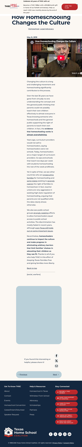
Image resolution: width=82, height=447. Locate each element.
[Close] (77, 4)
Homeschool (33, 29)
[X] (56, 360)
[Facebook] (56, 355)
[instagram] (65, 434)
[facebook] (51, 434)
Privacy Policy (57, 443)
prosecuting (48, 175)
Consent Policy (68, 443)
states (34, 181)
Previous (23, 375)
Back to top (32, 268)
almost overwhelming (37, 135)
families (30, 178)
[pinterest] (60, 434)
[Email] (56, 366)
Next (55, 375)
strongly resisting (41, 213)
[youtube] (69, 434)
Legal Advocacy (47, 29)
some (29, 181)
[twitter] (55, 434)
